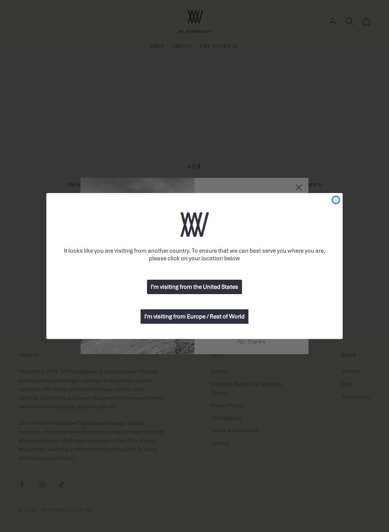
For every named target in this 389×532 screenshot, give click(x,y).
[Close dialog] (336, 200)
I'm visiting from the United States (194, 287)
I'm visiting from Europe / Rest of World (194, 316)
